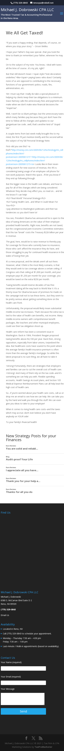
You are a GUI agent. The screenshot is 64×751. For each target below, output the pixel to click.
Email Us (5, 615)
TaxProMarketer (43, 746)
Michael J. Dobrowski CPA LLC (27, 9)
